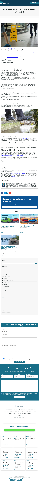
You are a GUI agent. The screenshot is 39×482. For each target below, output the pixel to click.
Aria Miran (8, 182)
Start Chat (20, 479)
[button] (37, 1)
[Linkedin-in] (20, 415)
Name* (3, 329)
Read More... (2, 232)
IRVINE (3, 436)
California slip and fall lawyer (12, 57)
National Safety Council (12, 48)
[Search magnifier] (36, 263)
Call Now (13, 479)
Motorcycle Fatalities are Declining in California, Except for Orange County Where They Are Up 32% (9, 247)
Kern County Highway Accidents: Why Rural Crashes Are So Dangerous (28, 225)
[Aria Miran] (3, 187)
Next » (35, 258)
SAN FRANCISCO (16, 436)
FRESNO (15, 460)
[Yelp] (21, 415)
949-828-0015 (8, 324)
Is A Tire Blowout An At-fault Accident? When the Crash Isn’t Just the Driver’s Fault (9, 225)
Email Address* (28, 374)
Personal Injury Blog (20, 19)
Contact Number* (4, 334)
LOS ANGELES (28, 436)
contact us (14, 176)
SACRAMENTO (16, 449)
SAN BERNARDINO (29, 449)
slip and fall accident (26, 64)
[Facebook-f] (17, 415)
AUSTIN (27, 460)
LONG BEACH (4, 449)
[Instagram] (18, 415)
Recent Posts (6, 180)
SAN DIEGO (3, 460)
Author (2, 180)
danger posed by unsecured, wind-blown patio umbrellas (12, 155)
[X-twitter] (19, 415)
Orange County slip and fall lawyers (18, 173)
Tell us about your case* (5, 343)
